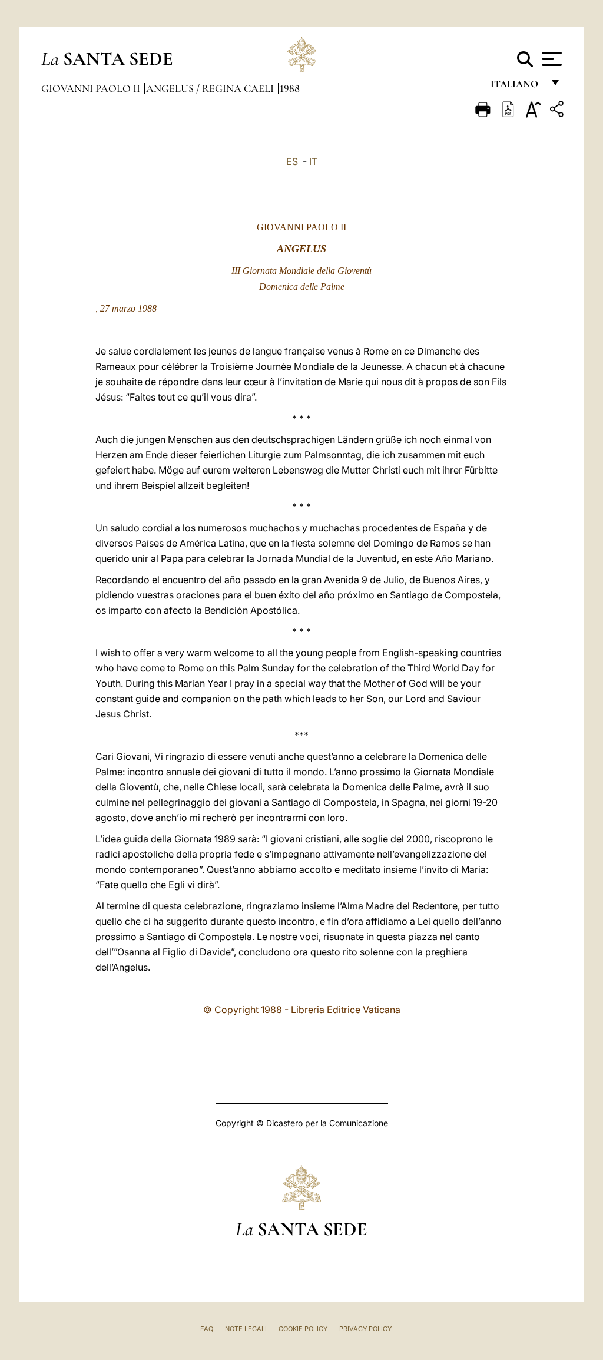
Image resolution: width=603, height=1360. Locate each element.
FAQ (206, 1329)
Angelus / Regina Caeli (211, 88)
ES (292, 161)
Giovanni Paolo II (92, 88)
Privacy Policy (365, 1329)
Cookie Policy (303, 1329)
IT (313, 161)
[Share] (558, 111)
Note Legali (246, 1329)
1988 (290, 88)
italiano (516, 87)
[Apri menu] (550, 59)
